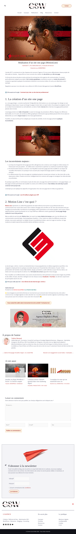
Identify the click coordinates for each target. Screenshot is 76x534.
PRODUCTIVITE (36, 385)
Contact (56, 13)
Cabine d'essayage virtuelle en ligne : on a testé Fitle (18, 353)
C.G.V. (60, 525)
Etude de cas (34, 68)
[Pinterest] (10, 524)
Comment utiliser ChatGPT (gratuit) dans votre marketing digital (37, 381)
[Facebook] (6, 524)
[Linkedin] (8, 524)
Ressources (48, 13)
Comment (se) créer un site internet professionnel (34, 92)
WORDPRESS (41, 68)
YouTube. (52, 277)
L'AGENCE (7, 514)
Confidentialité (63, 521)
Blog (41, 13)
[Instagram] (3, 524)
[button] (5, 6)
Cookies (61, 523)
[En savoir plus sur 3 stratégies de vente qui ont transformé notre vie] (60, 370)
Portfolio (40, 521)
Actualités (30, 385)
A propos (26, 13)
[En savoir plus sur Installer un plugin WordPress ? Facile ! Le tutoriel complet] (15, 370)
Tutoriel (7, 383)
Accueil (19, 13)
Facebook (45, 277)
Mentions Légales (63, 519)
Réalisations (34, 13)
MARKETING (60, 383)
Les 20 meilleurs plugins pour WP (29, 195)
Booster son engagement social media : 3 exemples (58, 353)
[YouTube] (12, 524)
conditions (28, 488)
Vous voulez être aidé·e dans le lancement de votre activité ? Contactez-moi (28, 303)
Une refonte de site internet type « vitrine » (33, 281)
